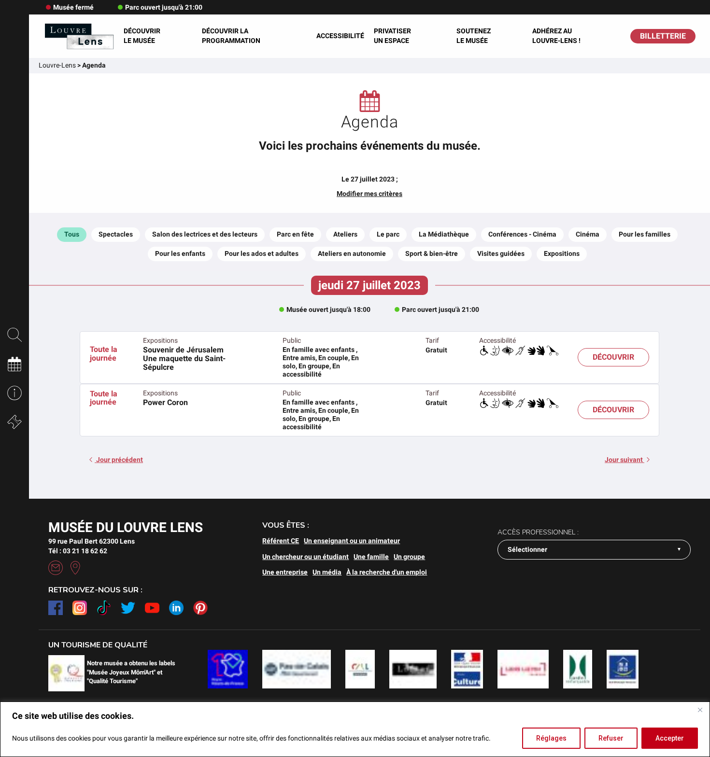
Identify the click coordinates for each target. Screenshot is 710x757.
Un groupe (409, 557)
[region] (355, 729)
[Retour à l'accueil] (78, 36)
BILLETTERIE (663, 36)
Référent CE (280, 541)
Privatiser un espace (392, 35)
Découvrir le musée (142, 35)
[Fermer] (700, 709)
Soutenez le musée (473, 35)
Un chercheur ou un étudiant (305, 557)
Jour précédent (119, 459)
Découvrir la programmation (231, 35)
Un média (326, 572)
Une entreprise (285, 572)
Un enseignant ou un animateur (352, 541)
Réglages (551, 738)
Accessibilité (340, 36)
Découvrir (613, 357)
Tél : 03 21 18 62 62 (77, 551)
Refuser (611, 738)
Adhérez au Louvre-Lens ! (556, 35)
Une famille (371, 557)
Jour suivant (624, 459)
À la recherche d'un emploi (386, 572)
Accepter (669, 738)
